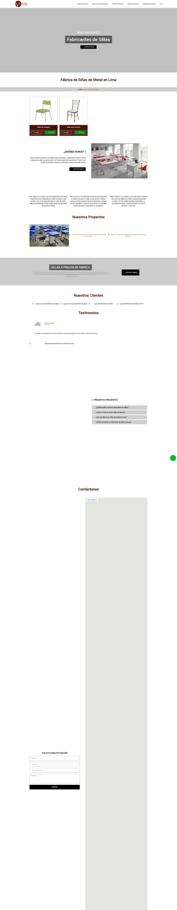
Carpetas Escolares (132, 4)
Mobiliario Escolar (82, 4)
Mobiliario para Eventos (149, 4)
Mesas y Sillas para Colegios (100, 4)
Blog (161, 4)
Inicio (80, 89)
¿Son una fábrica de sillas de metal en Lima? (111, 417)
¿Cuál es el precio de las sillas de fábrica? (110, 412)
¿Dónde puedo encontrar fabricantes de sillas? (112, 407)
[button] (31, 303)
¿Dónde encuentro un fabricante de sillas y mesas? (113, 422)
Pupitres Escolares (117, 4)
